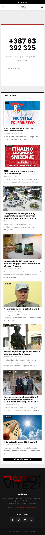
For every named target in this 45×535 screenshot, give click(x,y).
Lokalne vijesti (9, 188)
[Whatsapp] (31, 519)
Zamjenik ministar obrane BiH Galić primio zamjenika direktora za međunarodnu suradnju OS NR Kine (20, 399)
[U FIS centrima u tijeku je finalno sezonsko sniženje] (22, 156)
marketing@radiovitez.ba (28, 507)
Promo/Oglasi (9, 145)
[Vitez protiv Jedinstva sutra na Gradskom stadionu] (22, 113)
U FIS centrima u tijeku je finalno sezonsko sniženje (19, 172)
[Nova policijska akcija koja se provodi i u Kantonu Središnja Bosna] (22, 337)
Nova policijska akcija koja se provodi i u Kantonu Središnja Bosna (22, 352)
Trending (7, 283)
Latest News (10, 95)
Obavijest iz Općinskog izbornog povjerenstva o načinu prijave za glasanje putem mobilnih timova (19, 216)
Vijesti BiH (8, 371)
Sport (6, 103)
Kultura (7, 235)
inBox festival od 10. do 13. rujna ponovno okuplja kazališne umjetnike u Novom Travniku (21, 263)
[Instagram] (18, 519)
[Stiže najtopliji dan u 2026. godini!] (22, 427)
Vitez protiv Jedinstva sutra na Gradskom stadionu (18, 129)
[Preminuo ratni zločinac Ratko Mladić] (22, 294)
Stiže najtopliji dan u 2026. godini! (20, 442)
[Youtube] (25, 519)
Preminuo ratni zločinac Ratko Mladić (21, 309)
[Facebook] (12, 519)
